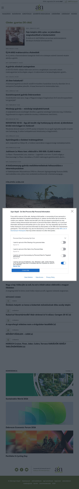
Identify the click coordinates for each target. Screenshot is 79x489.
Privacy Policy (50, 277)
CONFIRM (25, 270)
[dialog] (39, 244)
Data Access (39, 277)
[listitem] (39, 238)
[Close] (73, 212)
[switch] (63, 242)
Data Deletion (28, 277)
